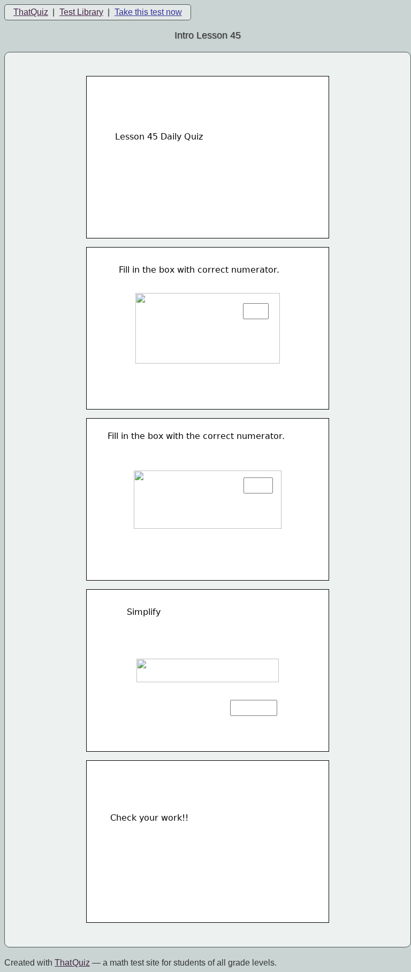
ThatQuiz (30, 12)
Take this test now (148, 12)
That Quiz (72, 962)
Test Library (81, 12)
